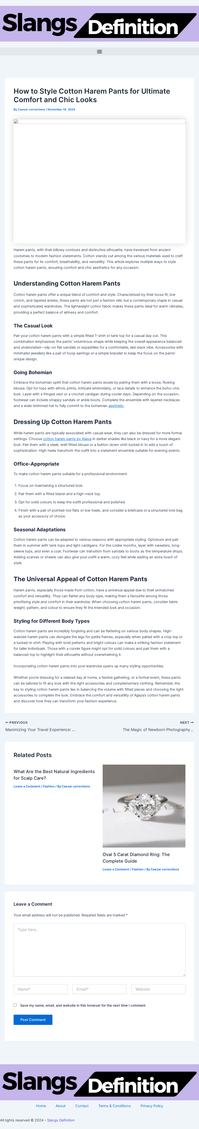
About (61, 1106)
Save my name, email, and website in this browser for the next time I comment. (83, 1005)
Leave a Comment (27, 786)
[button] (99, 51)
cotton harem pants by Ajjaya (67, 439)
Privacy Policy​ (152, 1106)
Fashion (49, 786)
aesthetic (116, 406)
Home (41, 1106)
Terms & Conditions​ (114, 1106)
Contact (82, 1106)
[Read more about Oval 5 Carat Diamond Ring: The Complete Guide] (144, 806)
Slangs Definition (61, 1120)
